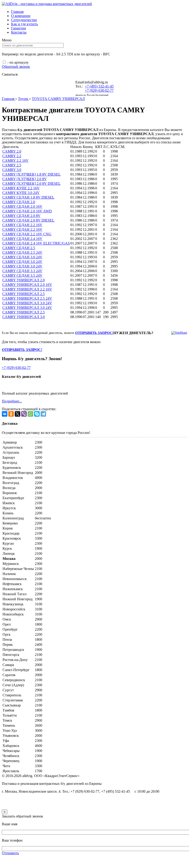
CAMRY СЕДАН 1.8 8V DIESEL (28, 197)
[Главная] (47, 4)
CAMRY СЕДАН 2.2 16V (22, 225)
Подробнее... (12, 401)
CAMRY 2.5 (11, 165)
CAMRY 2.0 (11, 151)
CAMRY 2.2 (11, 156)
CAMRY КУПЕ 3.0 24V (21, 193)
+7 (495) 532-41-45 (99, 86)
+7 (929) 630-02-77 (99, 90)
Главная (17, 12)
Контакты (19, 32)
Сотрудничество (24, 20)
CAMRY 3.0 (11, 170)
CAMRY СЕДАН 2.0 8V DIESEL (28, 220)
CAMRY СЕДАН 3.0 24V (22, 257)
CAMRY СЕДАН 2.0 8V (21, 216)
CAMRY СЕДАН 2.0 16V (22, 206)
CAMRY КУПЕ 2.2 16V (21, 188)
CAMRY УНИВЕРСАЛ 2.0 (23, 280)
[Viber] (24, 414)
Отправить (10, 853)
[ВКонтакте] (4, 414)
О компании (20, 16)
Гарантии (18, 28)
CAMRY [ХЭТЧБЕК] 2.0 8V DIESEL (31, 183)
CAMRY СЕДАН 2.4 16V (22, 239)
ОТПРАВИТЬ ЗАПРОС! (94, 333)
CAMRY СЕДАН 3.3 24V (22, 271)
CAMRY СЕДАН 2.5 (18, 248)
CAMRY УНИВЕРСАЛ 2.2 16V (27, 289)
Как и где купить (24, 24)
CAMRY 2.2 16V (15, 160)
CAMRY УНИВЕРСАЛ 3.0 (23, 317)
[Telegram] (43, 414)
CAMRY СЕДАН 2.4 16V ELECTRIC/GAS (36, 243)
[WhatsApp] (30, 414)
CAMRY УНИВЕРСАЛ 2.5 (23, 294)
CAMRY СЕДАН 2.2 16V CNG (26, 234)
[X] (17, 414)
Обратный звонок (16, 66)
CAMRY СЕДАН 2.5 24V (22, 252)
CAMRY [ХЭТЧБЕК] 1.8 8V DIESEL (31, 174)
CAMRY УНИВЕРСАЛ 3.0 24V (27, 303)
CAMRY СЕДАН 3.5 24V (22, 275)
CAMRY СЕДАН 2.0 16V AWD (27, 211)
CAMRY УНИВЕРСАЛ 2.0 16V (27, 285)
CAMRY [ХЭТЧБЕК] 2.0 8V (24, 179)
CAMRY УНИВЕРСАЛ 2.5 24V (27, 298)
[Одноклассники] (11, 414)
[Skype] (37, 414)
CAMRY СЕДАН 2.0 (18, 202)
